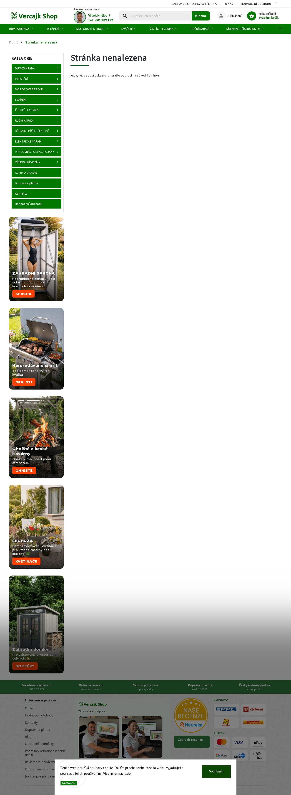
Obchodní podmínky (39, 744)
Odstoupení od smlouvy (42, 769)
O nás (229, 4)
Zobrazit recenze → (190, 742)
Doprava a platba (37, 730)
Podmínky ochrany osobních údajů (45, 753)
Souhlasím (216, 771)
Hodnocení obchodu (256, 4)
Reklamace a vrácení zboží (44, 762)
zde (128, 773)
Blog (28, 737)
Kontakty (31, 723)
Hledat (200, 16)
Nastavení (68, 783)
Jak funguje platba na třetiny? (194, 4)
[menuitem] (24, 29)
